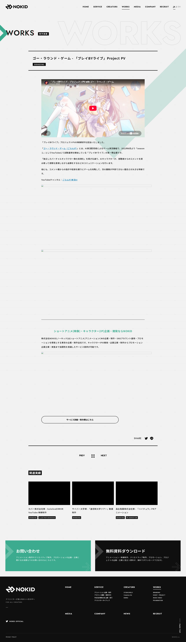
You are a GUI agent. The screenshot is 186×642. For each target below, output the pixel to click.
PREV (82, 456)
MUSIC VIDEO (157, 598)
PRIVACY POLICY (11, 637)
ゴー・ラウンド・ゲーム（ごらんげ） (60, 148)
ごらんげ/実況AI (70, 179)
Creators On (128, 595)
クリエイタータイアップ (102, 600)
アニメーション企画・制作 (102, 592)
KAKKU (126, 598)
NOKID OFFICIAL (16, 621)
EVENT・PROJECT (159, 595)
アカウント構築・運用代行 (102, 595)
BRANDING (39, 64)
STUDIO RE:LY (128, 592)
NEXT (104, 456)
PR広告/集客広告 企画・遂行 (103, 598)
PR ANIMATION (131, 518)
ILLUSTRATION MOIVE (47, 518)
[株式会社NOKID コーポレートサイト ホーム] (16, 9)
